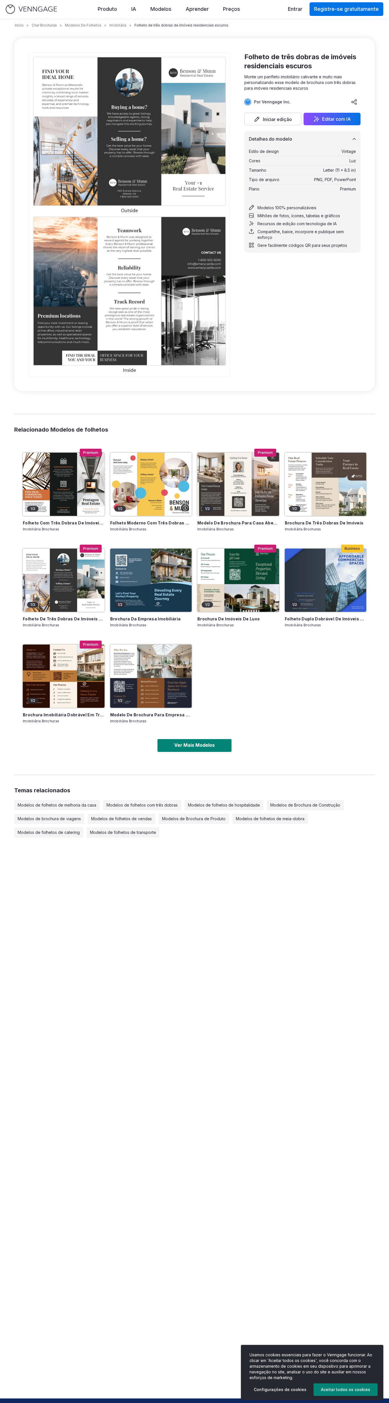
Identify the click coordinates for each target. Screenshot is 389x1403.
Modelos (160, 9)
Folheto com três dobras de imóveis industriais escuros (64, 522)
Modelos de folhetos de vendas (121, 818)
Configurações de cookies (280, 1389)
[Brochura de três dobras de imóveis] (326, 484)
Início (19, 25)
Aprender (197, 9)
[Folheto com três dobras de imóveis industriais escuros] (64, 484)
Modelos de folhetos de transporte (123, 832)
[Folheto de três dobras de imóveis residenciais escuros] (64, 580)
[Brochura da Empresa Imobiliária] (151, 580)
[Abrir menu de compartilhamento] (354, 102)
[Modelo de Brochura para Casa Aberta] (238, 484)
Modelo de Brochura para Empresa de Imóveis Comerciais (151, 714)
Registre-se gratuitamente (346, 9)
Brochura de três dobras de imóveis (324, 522)
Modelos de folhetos (83, 25)
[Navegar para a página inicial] (31, 9)
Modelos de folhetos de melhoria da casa (57, 805)
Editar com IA (336, 119)
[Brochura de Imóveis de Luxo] (238, 580)
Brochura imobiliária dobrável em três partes (64, 714)
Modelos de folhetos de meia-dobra (270, 818)
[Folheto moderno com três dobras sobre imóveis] (151, 484)
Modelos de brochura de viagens (49, 818)
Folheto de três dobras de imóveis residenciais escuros (64, 618)
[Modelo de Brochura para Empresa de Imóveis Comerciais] (151, 676)
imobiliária (117, 25)
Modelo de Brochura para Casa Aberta (238, 522)
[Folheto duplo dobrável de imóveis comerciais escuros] (326, 580)
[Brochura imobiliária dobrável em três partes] (64, 676)
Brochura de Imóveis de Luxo (228, 618)
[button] (272, 119)
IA (133, 9)
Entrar (295, 9)
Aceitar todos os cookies (345, 1389)
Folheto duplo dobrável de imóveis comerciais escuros (326, 618)
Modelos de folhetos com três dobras (142, 805)
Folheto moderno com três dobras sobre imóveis (151, 522)
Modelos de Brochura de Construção (305, 805)
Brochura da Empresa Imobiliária (145, 618)
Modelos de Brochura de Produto (194, 818)
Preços (231, 9)
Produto (107, 9)
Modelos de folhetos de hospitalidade (224, 805)
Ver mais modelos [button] (194, 745)
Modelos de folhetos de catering (49, 832)
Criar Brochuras (44, 25)
